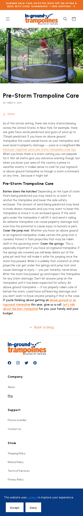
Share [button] (11, 114)
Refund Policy (16, 462)
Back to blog (44, 327)
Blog (10, 395)
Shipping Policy (16, 453)
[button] (7, 19)
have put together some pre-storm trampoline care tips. (39, 149)
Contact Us (14, 429)
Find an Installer (17, 420)
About (11, 387)
